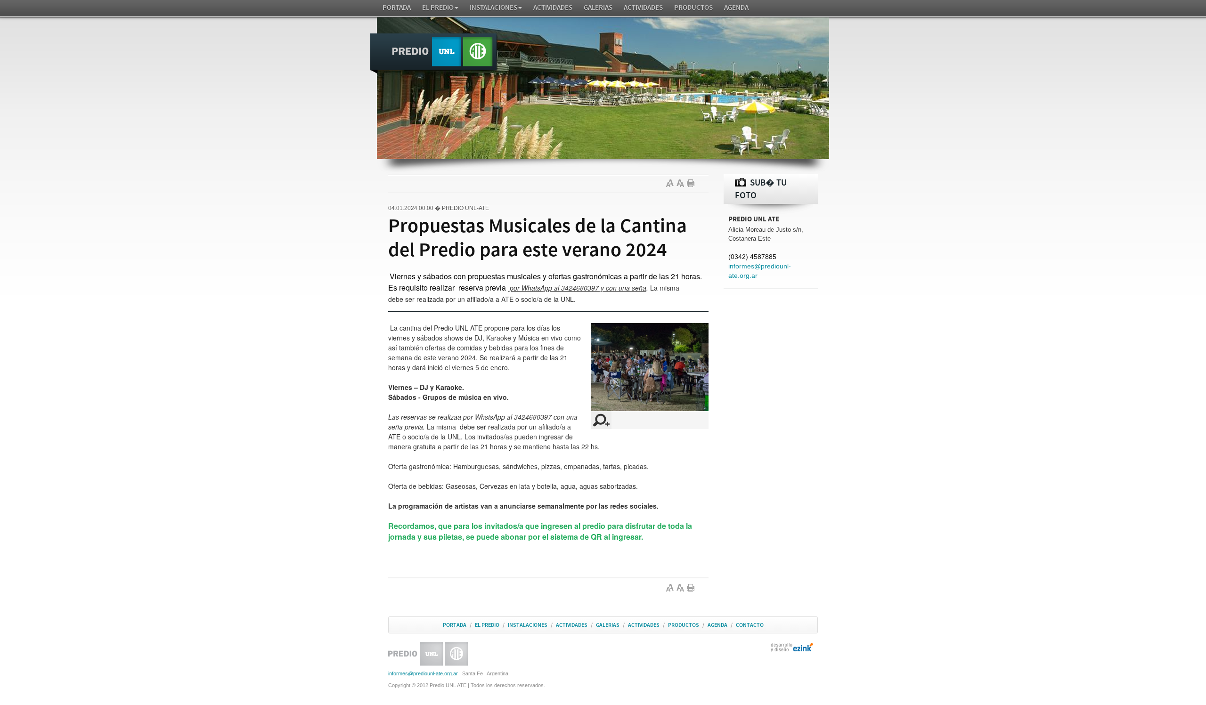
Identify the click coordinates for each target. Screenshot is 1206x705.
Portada (397, 8)
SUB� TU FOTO (761, 189)
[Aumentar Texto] (671, 183)
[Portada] (434, 53)
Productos (693, 8)
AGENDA (736, 8)
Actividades (552, 8)
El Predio (438, 8)
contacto (750, 625)
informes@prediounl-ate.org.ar (423, 673)
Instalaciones (493, 8)
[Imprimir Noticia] (692, 183)
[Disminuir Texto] (681, 183)
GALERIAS (598, 8)
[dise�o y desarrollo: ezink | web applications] (792, 647)
